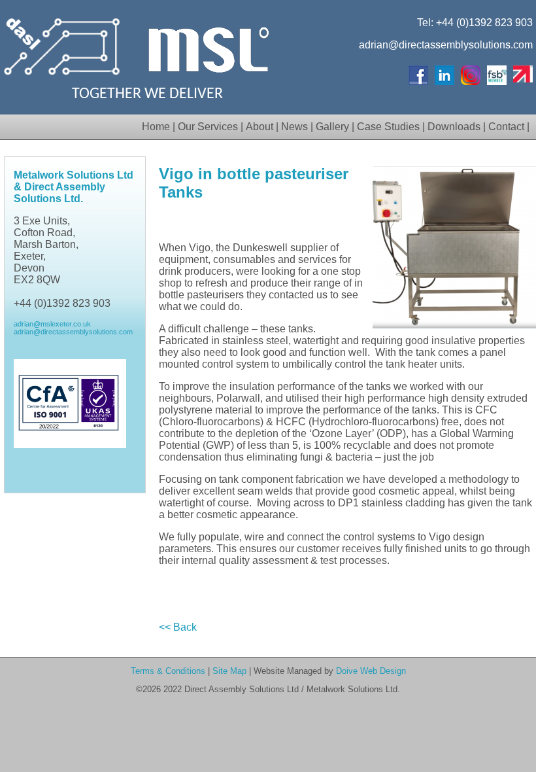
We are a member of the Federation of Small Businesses (497, 75)
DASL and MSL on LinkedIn (444, 75)
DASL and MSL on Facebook (418, 75)
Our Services (208, 126)
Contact (506, 126)
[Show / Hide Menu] (140, 126)
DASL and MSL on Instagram (470, 75)
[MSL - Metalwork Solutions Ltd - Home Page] (209, 78)
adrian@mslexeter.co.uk (52, 324)
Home (156, 126)
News (294, 126)
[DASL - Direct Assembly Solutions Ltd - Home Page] (63, 78)
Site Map (229, 671)
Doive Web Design (371, 671)
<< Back (178, 627)
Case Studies (388, 126)
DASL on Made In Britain (523, 75)
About (259, 126)
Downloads (453, 126)
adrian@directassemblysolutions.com (446, 44)
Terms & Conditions (168, 671)
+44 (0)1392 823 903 (484, 22)
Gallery (332, 126)
